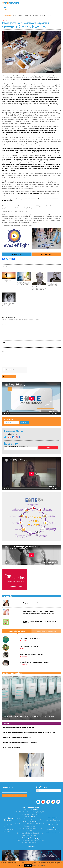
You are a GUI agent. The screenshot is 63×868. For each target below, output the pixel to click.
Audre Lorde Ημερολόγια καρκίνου (31, 654)
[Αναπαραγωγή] (4, 413)
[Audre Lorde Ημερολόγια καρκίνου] (5, 655)
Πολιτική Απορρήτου (38, 865)
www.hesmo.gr (55, 832)
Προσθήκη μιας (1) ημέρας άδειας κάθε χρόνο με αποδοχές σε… (20, 742)
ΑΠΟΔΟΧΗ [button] (28, 865)
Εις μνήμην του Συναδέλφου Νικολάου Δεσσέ (37, 603)
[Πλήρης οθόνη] (58, 413)
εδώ (38, 222)
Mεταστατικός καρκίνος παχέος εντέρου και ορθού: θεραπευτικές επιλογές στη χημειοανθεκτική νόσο (39, 612)
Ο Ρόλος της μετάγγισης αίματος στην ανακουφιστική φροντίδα (39, 621)
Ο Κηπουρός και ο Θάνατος (29, 646)
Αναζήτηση (8, 419)
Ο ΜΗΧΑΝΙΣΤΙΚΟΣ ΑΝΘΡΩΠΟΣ (30, 638)
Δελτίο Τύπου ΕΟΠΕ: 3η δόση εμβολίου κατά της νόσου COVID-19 (29, 716)
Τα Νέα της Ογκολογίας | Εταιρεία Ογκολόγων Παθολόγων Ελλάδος (10, 3)
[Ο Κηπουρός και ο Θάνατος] (5, 647)
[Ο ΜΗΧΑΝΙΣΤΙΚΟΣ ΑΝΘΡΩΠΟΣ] (5, 639)
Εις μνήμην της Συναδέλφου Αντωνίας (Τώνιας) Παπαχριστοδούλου (8, 305)
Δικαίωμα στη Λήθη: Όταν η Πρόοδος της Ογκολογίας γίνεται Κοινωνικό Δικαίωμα (23, 283)
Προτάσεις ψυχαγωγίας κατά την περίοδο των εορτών (18, 727)
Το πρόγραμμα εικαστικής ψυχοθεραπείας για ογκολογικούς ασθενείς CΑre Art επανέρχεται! (28, 732)
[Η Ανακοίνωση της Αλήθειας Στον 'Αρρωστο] (5, 663)
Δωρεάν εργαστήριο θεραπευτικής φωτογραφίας (16, 737)
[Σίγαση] (56, 413)
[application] (31, 398)
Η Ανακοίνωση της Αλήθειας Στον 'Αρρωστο (34, 662)
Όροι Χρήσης (31, 846)
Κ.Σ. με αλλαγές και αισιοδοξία (6, 281)
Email (4, 351)
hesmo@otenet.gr (53, 829)
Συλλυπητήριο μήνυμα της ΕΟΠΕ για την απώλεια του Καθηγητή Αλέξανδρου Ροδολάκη (53, 285)
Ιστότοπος (5, 360)
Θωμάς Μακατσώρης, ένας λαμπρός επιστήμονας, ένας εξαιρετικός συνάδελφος (39, 288)
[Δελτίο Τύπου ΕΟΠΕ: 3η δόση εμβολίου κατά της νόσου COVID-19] (31, 698)
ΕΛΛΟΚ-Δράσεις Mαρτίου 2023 (11, 747)
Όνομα (4, 342)
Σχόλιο (4, 324)
